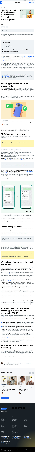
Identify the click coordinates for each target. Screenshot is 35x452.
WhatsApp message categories (9, 45)
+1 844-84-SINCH (4, 437)
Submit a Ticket (14, 424)
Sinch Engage (3, 420)
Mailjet (1, 425)
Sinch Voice (2, 419)
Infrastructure (25, 421)
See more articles (5, 398)
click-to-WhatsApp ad (22, 267)
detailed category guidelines (22, 164)
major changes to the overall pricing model (8, 316)
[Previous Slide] (30, 373)
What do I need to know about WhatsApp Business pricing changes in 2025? (16, 49)
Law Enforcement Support (21, 449)
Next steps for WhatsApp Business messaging (11, 51)
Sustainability (25, 426)
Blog (12, 431)
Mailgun (2, 424)
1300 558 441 (3, 442)
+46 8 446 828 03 (15, 437)
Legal (1, 449)
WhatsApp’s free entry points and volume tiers (11, 47)
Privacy (4, 449)
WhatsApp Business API (19, 74)
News (13, 418)
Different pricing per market (8, 46)
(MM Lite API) (9, 337)
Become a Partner (14, 425)
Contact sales (32, 2)
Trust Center (14, 420)
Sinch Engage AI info (15, 432)
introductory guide (5, 75)
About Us (25, 418)
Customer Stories (14, 419)
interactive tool (19, 246)
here (25, 233)
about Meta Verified (5, 76)
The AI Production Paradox (15, 427)
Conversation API (3, 421)
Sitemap (13, 433)
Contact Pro (2, 431)
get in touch (20, 358)
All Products (2, 432)
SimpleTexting (3, 427)
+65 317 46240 (26, 437)
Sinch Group (25, 420)
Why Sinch (25, 419)
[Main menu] (1, 2)
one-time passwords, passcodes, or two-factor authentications (15, 159)
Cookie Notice (8, 449)
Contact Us (25, 427)
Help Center (13, 421)
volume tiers (10, 280)
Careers (25, 424)
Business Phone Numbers (4, 418)
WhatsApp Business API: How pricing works (10, 44)
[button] (23, 0)
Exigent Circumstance (29, 449)
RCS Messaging (14, 426)
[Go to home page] (17, 2)
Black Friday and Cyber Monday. (12, 273)
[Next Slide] (33, 373)
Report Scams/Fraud (14, 449)
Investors (25, 425)
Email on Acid (2, 426)
